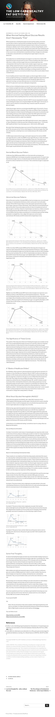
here (38, 608)
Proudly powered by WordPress (20, 713)
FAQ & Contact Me (41, 23)
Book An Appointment (28, 23)
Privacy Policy (9, 713)
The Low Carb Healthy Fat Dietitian (25, 13)
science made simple (14, 676)
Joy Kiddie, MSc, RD (24, 33)
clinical (10, 678)
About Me (18, 23)
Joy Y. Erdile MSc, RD (8, 23)
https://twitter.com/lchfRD (13, 615)
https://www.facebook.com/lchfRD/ (15, 616)
